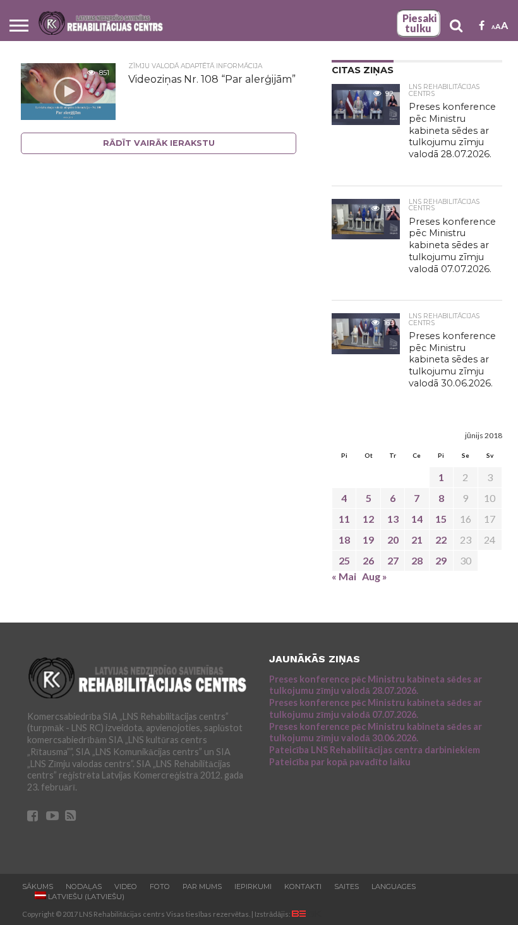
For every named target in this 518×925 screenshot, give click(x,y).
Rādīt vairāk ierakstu (159, 143)
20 (393, 540)
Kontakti (303, 886)
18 (344, 540)
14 (417, 519)
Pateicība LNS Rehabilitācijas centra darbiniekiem (374, 749)
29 (441, 560)
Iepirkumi (253, 886)
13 (393, 519)
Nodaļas (84, 886)
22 (441, 540)
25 (344, 560)
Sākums (37, 886)
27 (393, 560)
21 (417, 540)
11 (344, 519)
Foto (160, 886)
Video (125, 886)
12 (368, 519)
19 (368, 540)
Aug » (374, 576)
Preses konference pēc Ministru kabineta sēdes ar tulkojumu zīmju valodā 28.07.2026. (375, 685)
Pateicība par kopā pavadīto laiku (340, 761)
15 (441, 519)
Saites (346, 886)
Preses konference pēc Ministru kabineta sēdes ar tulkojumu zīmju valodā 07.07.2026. (375, 708)
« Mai (344, 576)
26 (368, 560)
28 (417, 560)
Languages (393, 886)
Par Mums (202, 886)
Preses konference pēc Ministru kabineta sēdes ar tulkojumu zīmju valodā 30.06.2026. (375, 732)
